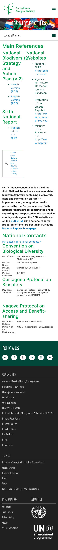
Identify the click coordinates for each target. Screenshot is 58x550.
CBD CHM (17, 220)
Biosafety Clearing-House (13, 387)
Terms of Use (7, 512)
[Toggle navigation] (54, 8)
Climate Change (8, 468)
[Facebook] (15, 357)
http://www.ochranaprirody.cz (41, 117)
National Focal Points (11, 418)
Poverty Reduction (10, 473)
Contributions (8, 397)
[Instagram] (42, 357)
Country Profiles (12, 35)
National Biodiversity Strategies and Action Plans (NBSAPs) (28, 413)
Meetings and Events (11, 408)
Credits (5, 522)
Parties (5, 439)
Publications (7, 445)
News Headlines (9, 429)
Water (4, 483)
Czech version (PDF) (15, 88)
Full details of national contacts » (21, 241)
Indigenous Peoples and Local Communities (20, 489)
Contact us (6, 507)
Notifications (8, 434)
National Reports (9, 424)
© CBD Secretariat (10, 528)
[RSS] (51, 357)
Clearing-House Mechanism (13, 392)
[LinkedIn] (33, 357)
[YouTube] (6, 357)
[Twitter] (24, 357)
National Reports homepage (19, 228)
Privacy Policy (8, 517)
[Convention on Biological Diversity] (19, 8)
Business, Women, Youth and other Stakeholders (23, 462)
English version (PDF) (15, 100)
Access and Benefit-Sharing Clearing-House (20, 381)
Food (4, 478)
